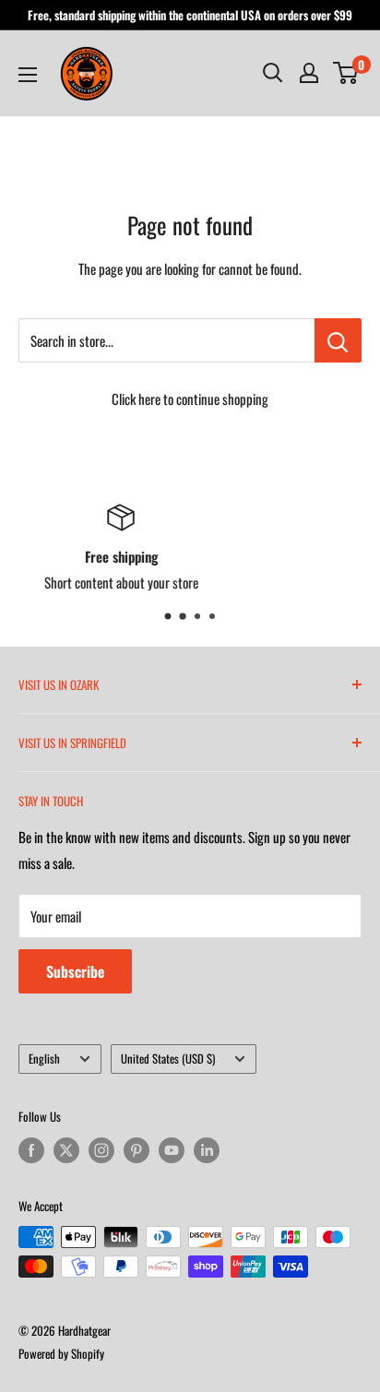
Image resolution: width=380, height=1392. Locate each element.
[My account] (309, 73)
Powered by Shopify (61, 1353)
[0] (346, 73)
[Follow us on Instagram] (101, 1149)
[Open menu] (27, 74)
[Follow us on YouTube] (171, 1149)
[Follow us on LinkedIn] (207, 1149)
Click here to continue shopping (190, 398)
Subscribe (75, 971)
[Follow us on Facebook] (31, 1149)
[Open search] (273, 73)
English (44, 1058)
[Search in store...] (338, 340)
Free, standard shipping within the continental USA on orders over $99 (190, 15)
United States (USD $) (168, 1058)
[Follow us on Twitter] (66, 1149)
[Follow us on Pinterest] (136, 1149)
